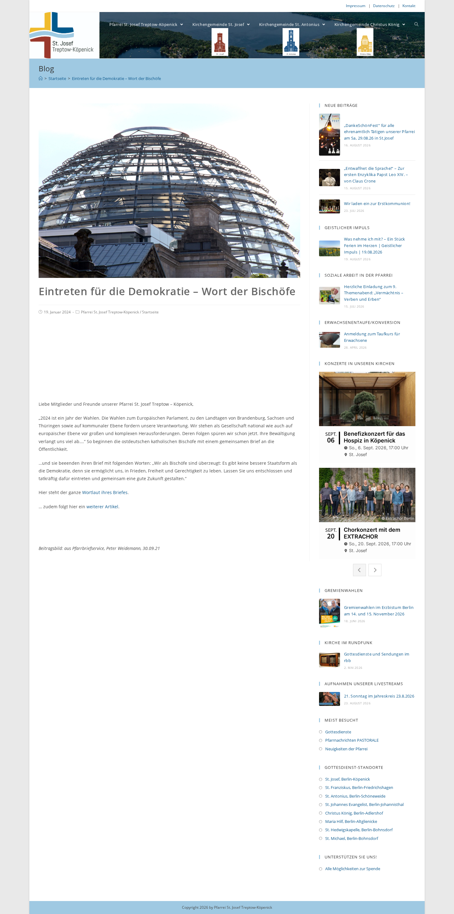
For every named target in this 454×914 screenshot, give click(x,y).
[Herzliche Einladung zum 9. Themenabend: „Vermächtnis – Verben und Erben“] (329, 295)
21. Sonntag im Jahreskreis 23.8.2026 (379, 696)
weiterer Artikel (102, 506)
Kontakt (408, 5)
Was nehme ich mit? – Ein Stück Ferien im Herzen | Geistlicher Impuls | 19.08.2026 (374, 245)
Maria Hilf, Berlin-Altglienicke (351, 821)
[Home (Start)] (41, 78)
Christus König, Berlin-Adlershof (354, 813)
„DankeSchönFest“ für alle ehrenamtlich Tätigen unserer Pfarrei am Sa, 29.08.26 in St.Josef (379, 132)
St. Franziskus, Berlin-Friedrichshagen (359, 787)
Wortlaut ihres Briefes (105, 492)
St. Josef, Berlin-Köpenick (347, 779)
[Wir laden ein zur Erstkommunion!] (329, 206)
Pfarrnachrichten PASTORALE (352, 740)
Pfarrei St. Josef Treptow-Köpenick (110, 312)
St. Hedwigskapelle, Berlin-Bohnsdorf (359, 829)
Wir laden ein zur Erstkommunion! (377, 203)
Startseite (150, 312)
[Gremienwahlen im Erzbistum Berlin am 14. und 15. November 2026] (329, 613)
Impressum (355, 5)
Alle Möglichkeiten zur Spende (352, 868)
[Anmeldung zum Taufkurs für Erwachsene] (329, 340)
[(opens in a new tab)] (329, 660)
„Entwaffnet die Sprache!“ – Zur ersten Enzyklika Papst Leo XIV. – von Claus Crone (376, 175)
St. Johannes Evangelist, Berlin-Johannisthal (364, 804)
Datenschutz (384, 5)
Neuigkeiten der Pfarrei (346, 749)
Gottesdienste (338, 732)
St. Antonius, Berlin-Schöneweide (355, 796)
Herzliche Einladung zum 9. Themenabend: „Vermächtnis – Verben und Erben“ (374, 293)
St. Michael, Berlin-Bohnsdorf (351, 838)
